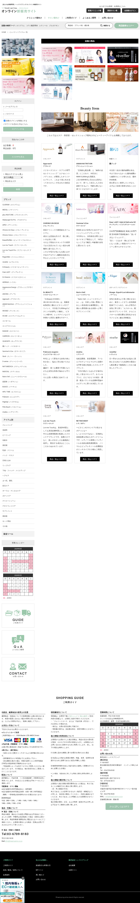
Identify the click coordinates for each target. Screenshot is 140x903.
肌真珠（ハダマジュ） (10, 382)
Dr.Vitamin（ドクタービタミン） (14, 277)
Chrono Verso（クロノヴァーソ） (14, 235)
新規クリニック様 (94, 10)
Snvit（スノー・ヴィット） (12, 356)
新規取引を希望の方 (43, 865)
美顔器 (4, 516)
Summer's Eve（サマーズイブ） (14, 351)
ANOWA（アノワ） (9, 294)
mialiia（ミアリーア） (10, 412)
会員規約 (6, 875)
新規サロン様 (112, 10)
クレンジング (7, 425)
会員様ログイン (130, 10)
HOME (4, 32)
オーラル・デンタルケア (11, 491)
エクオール (6, 321)
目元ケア (5, 486)
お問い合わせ (107, 18)
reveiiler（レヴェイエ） (11, 262)
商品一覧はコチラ (57, 196)
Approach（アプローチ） (11, 299)
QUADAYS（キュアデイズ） (12, 341)
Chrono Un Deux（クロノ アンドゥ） (16, 230)
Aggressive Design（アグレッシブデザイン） (17, 288)
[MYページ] (73, 716)
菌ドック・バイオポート (11, 346)
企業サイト (73, 870)
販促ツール (8, 534)
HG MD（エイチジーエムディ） (14, 316)
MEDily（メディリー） (10, 210)
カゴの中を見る (18, 157)
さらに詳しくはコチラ (119, 806)
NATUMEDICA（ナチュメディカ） (15, 366)
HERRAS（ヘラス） (9, 282)
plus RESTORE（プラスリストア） (15, 215)
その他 (4, 526)
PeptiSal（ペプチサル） (11, 402)
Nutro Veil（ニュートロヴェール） (15, 377)
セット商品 (6, 521)
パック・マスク (8, 455)
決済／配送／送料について (13, 870)
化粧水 (4, 440)
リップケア (6, 465)
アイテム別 (8, 420)
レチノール (43, 25)
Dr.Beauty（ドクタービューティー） (15, 267)
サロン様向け (53, 18)
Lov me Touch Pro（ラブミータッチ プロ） (16, 251)
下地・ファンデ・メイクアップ (13, 471)
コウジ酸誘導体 (32, 25)
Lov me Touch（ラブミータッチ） (15, 245)
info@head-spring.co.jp (13, 841)
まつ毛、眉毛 (7, 481)
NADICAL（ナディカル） (11, 372)
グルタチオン (54, 25)
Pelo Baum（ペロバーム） (12, 407)
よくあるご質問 (89, 18)
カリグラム (20, 25)
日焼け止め (6, 460)
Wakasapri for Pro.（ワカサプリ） (15, 220)
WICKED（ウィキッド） (11, 311)
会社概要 (72, 865)
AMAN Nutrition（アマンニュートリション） (17, 305)
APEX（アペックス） (10, 225)
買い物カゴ (40, 875)
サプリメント (7, 511)
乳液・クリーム (8, 450)
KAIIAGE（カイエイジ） (11, 331)
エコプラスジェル (9, 326)
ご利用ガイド (71, 18)
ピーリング (6, 435)
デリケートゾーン (9, 501)
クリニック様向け (34, 18)
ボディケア (6, 496)
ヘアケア (5, 476)
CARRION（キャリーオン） (12, 336)
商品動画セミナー (126, 25)
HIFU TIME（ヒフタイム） (12, 392)
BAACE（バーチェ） (10, 387)
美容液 (4, 445)
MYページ (39, 870)
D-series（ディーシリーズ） (12, 361)
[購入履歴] (84, 716)
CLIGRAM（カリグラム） (11, 205)
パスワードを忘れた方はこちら (15, 124)
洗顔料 (4, 430)
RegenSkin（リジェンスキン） (13, 257)
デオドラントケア (9, 506)
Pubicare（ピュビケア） (11, 397)
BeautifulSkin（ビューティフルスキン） (17, 240)
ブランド (7, 199)
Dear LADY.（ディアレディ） (13, 272)
